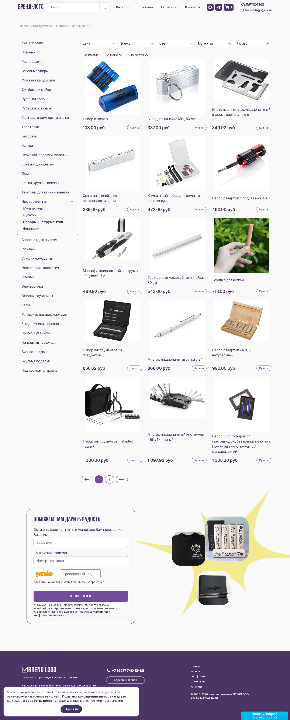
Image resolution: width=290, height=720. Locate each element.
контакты (196, 686)
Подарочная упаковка (39, 370)
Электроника (32, 286)
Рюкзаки (28, 249)
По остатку (138, 55)
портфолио (198, 676)
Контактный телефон (51, 553)
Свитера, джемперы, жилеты (45, 117)
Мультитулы (33, 208)
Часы (25, 305)
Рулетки (30, 215)
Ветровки (29, 136)
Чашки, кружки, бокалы (40, 183)
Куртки (27, 145)
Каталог (122, 7)
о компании (198, 681)
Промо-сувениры (35, 333)
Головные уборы (34, 71)
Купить (134, 127)
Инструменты (33, 201)
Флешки (27, 277)
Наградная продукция (39, 342)
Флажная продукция (38, 80)
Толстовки (30, 127)
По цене (111, 55)
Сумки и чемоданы (36, 258)
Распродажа (31, 61)
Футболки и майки (36, 89)
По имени (90, 55)
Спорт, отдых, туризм (39, 240)
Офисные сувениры (37, 296)
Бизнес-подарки (34, 352)
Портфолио (144, 7)
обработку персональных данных (60, 608)
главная (196, 666)
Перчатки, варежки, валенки (44, 155)
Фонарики (31, 229)
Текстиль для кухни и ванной (45, 192)
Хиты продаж (32, 43)
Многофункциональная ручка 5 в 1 (175, 359)
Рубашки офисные (36, 108)
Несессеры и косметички (41, 268)
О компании (169, 7)
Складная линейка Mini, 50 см (171, 119)
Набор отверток (96, 119)
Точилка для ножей (228, 280)
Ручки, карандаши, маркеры (44, 314)
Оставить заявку (81, 596)
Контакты (192, 7)
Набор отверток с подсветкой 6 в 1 (241, 198)
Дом (25, 173)
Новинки (28, 52)
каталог (195, 671)
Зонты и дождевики (37, 164)
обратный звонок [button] (125, 680)
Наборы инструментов (43, 222)
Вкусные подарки (35, 361)
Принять (71, 709)
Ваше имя (41, 534)
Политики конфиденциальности (87, 696)
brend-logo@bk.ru (258, 10)
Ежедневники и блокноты (42, 324)
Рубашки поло (33, 99)
